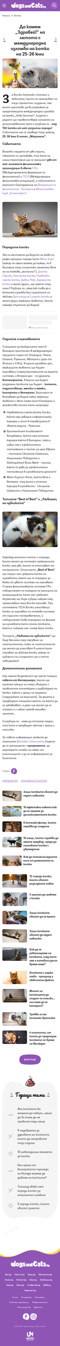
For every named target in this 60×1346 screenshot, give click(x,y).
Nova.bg (20, 1285)
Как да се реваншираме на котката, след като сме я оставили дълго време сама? (43, 956)
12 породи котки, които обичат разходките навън (41, 879)
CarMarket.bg (33, 1285)
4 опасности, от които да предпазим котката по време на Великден (42, 1037)
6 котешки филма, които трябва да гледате (39, 824)
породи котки (10, 780)
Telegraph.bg (30, 1290)
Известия (38, 1307)
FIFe (35, 168)
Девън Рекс (28, 279)
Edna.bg (33, 1279)
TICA (26, 176)
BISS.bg (47, 1285)
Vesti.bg (9, 1285)
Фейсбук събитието (30, 741)
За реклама (26, 1297)
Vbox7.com (20, 1274)
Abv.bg (8, 1274)
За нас (15, 1297)
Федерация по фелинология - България (29, 186)
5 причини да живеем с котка (42, 896)
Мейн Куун (47, 258)
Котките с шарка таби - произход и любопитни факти (41, 976)
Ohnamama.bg (45, 1274)
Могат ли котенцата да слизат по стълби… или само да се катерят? (42, 998)
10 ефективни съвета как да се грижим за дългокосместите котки (40, 810)
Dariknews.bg (46, 1279)
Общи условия (41, 1326)
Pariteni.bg (21, 1279)
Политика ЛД (24, 1307)
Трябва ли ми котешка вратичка (42, 1016)
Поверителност (39, 1302)
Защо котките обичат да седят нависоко (40, 793)
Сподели (6, 770)
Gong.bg (31, 1274)
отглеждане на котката (34, 780)
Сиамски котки (40, 296)
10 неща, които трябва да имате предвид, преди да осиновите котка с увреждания (41, 843)
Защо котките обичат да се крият (42, 914)
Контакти (40, 1297)
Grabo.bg (9, 1279)
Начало (6, 15)
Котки (17, 15)
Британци (20, 296)
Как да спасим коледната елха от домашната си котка (40, 860)
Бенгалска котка (24, 275)
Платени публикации (19, 1302)
